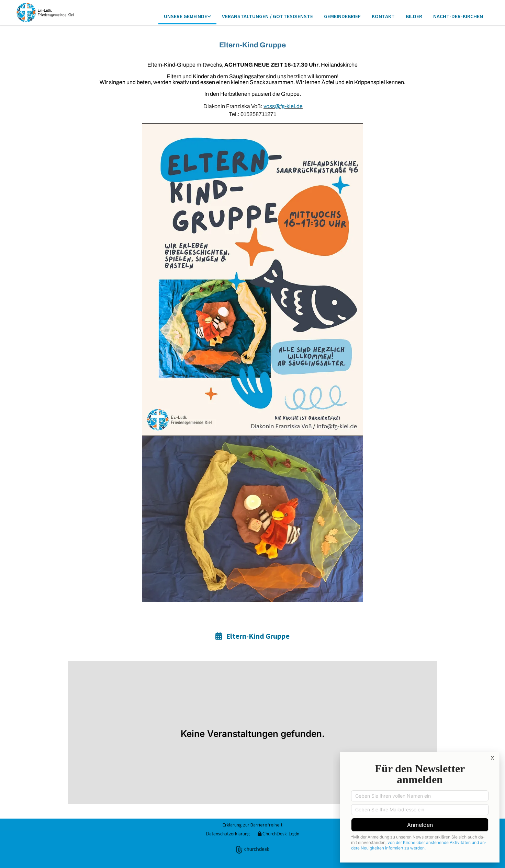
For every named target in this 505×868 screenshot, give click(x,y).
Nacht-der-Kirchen (458, 16)
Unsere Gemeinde (185, 16)
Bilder (414, 16)
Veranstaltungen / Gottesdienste (267, 16)
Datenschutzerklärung (228, 833)
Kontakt (383, 16)
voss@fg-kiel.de (283, 106)
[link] (187, 16)
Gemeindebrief (342, 16)
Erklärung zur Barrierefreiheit (252, 825)
